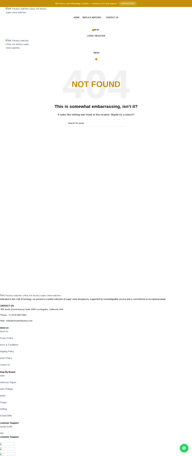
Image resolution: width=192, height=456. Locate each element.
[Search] (96, 24)
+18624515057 (127, 3)
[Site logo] (26, 10)
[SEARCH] (122, 123)
